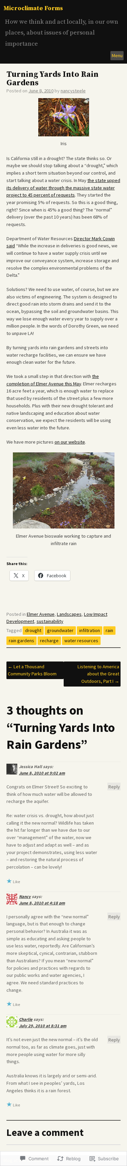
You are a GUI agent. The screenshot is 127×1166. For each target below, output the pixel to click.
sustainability (50, 621)
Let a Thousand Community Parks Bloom (32, 670)
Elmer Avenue (41, 614)
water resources (81, 640)
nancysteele (73, 91)
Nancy (25, 896)
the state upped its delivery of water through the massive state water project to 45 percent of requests (63, 187)
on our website (70, 442)
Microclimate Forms (33, 8)
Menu (117, 55)
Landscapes (69, 614)
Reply (114, 787)
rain (109, 630)
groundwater (60, 630)
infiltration (89, 630)
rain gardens (21, 640)
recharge (49, 640)
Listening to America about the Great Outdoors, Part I (98, 674)
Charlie (26, 1019)
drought (33, 630)
